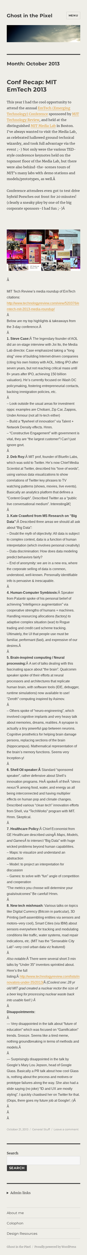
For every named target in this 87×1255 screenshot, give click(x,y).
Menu (73, 15)
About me (15, 1213)
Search (12, 1153)
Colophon (15, 1223)
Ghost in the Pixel (29, 16)
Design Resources (22, 1234)
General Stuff (41, 1129)
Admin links (20, 1193)
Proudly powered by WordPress (55, 1247)
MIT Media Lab (43, 126)
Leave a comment (66, 1129)
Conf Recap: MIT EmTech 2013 (32, 85)
